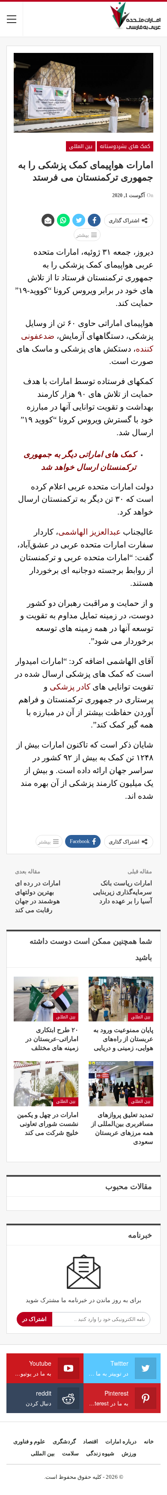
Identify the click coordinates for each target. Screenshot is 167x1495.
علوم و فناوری (29, 1441)
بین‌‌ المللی (80, 146)
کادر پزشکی (70, 686)
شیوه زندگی (100, 1453)
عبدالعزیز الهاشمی (89, 531)
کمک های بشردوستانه (125, 146)
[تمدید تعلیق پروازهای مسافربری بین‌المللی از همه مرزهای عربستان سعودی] (121, 1083)
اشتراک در (34, 1319)
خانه (149, 1441)
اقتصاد (90, 1441)
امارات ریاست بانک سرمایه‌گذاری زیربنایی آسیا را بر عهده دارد (122, 892)
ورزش (129, 1453)
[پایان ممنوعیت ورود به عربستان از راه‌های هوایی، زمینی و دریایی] (121, 999)
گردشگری (64, 1441)
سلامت (70, 1453)
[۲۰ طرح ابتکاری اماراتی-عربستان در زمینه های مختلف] (46, 999)
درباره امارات (121, 1441)
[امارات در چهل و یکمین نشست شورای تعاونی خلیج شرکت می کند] (46, 1083)
